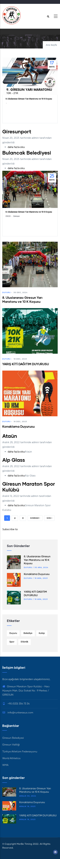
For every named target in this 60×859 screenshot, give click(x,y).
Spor (11, 642)
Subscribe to (10, 529)
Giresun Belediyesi (13, 738)
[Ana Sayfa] (11, 15)
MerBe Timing (24, 844)
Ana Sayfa (51, 45)
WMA (5, 765)
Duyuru (6, 292)
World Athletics (11, 758)
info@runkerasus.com (20, 712)
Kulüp (42, 633)
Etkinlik (24, 642)
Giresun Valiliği (11, 744)
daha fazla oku (16, 147)
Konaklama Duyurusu (37, 574)
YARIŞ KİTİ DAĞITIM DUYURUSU (37, 815)
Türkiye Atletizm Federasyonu (19, 751)
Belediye (28, 633)
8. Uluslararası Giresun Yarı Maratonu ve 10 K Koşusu (37, 560)
